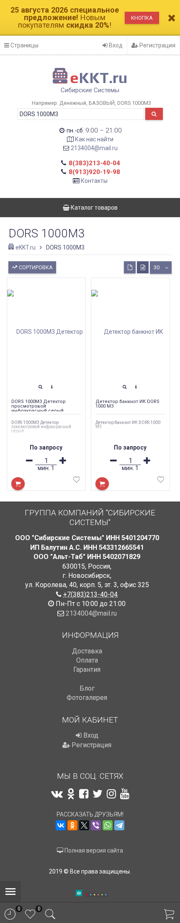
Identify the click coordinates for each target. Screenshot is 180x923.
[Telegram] (119, 825)
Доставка (87, 651)
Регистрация (156, 45)
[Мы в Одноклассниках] (71, 793)
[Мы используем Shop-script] (96, 893)
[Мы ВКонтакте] (57, 793)
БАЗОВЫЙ (102, 103)
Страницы (24, 45)
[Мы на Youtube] (124, 793)
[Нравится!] (76, 481)
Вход (115, 45)
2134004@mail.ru (94, 148)
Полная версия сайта (93, 850)
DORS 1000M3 (134, 103)
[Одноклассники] (72, 825)
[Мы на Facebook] (83, 793)
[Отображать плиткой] (130, 267)
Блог (87, 688)
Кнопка (142, 18)
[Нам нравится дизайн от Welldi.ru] (79, 894)
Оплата (87, 660)
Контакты (94, 180)
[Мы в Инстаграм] (111, 793)
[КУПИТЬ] (18, 483)
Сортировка (35, 267)
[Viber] (96, 825)
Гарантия (86, 669)
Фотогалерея (87, 698)
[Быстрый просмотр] (40, 387)
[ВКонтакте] (61, 825)
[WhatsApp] (108, 825)
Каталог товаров (93, 207)
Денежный (72, 103)
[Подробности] (52, 387)
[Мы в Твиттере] (98, 793)
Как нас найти (94, 139)
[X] (84, 825)
